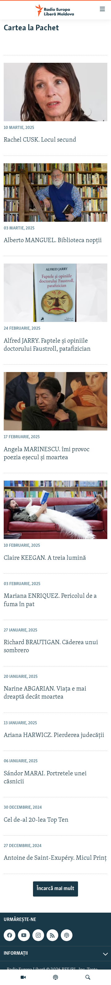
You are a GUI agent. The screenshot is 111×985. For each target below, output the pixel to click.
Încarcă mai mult (55, 889)
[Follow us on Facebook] (9, 935)
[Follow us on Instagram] (38, 935)
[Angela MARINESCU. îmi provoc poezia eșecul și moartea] (55, 401)
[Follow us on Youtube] (24, 935)
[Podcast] (55, 977)
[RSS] (52, 935)
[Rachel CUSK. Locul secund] (55, 92)
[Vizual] (23, 977)
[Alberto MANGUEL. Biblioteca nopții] (55, 192)
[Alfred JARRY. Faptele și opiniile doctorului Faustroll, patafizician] (55, 292)
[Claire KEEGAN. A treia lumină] (55, 510)
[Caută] (88, 977)
